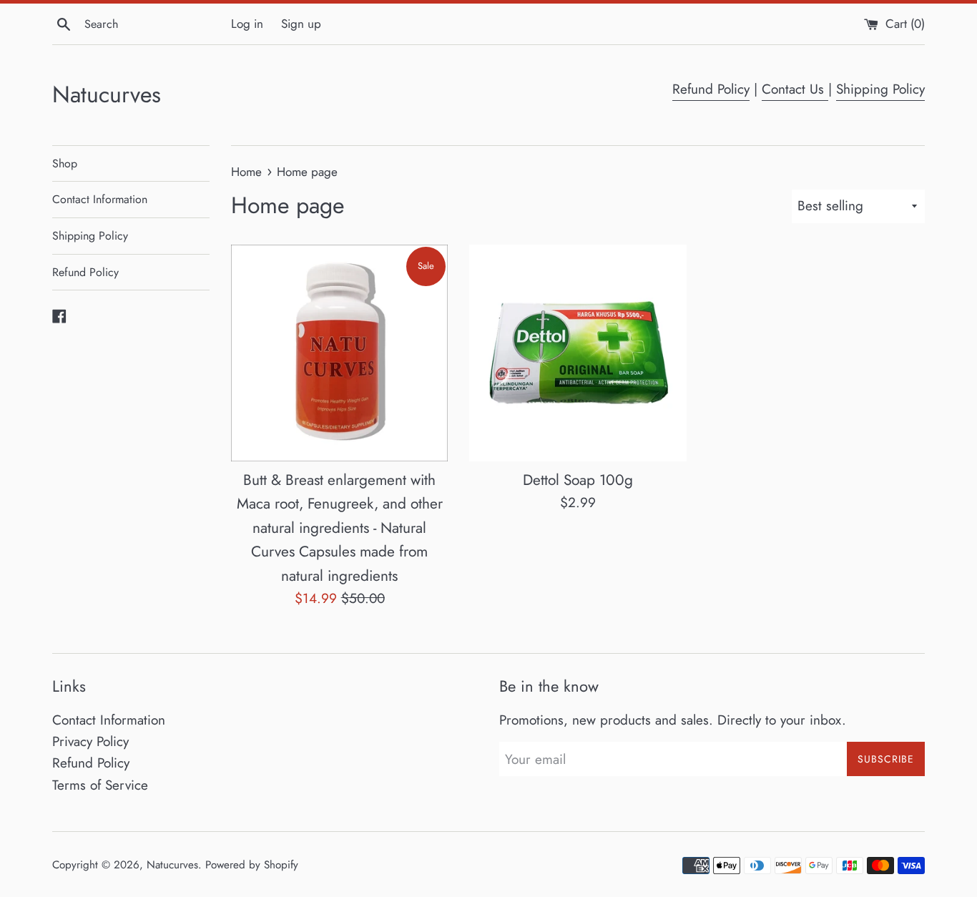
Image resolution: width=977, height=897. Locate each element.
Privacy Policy (90, 741)
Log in (247, 23)
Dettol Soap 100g (578, 480)
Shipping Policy (880, 89)
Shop (64, 163)
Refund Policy (711, 89)
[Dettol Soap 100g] (577, 353)
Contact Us (795, 89)
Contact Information (99, 199)
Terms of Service (100, 785)
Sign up (301, 23)
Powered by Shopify (251, 865)
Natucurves (106, 95)
